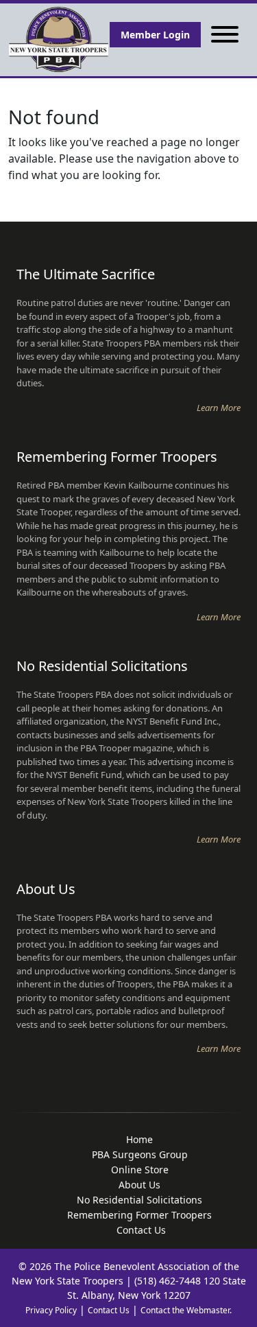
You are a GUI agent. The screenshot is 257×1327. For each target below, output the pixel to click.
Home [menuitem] (139, 1139)
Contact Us (109, 1310)
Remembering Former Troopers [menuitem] (139, 1214)
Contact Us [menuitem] (141, 1229)
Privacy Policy (51, 1310)
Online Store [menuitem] (140, 1169)
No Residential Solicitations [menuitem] (139, 1199)
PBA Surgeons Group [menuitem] (140, 1154)
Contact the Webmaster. (186, 1310)
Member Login (155, 34)
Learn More (219, 407)
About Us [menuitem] (139, 1184)
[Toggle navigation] (225, 35)
